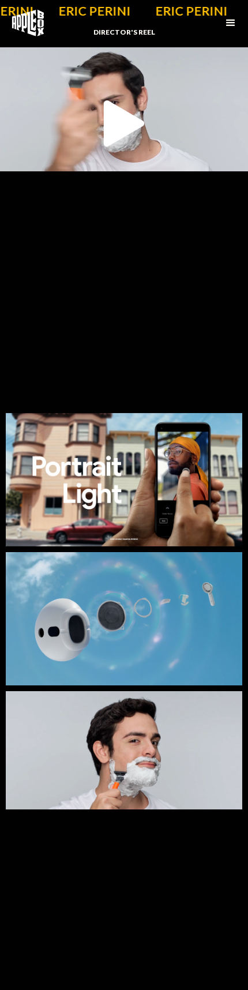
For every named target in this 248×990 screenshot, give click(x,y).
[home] (22, 23)
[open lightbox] (124, 479)
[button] (230, 23)
